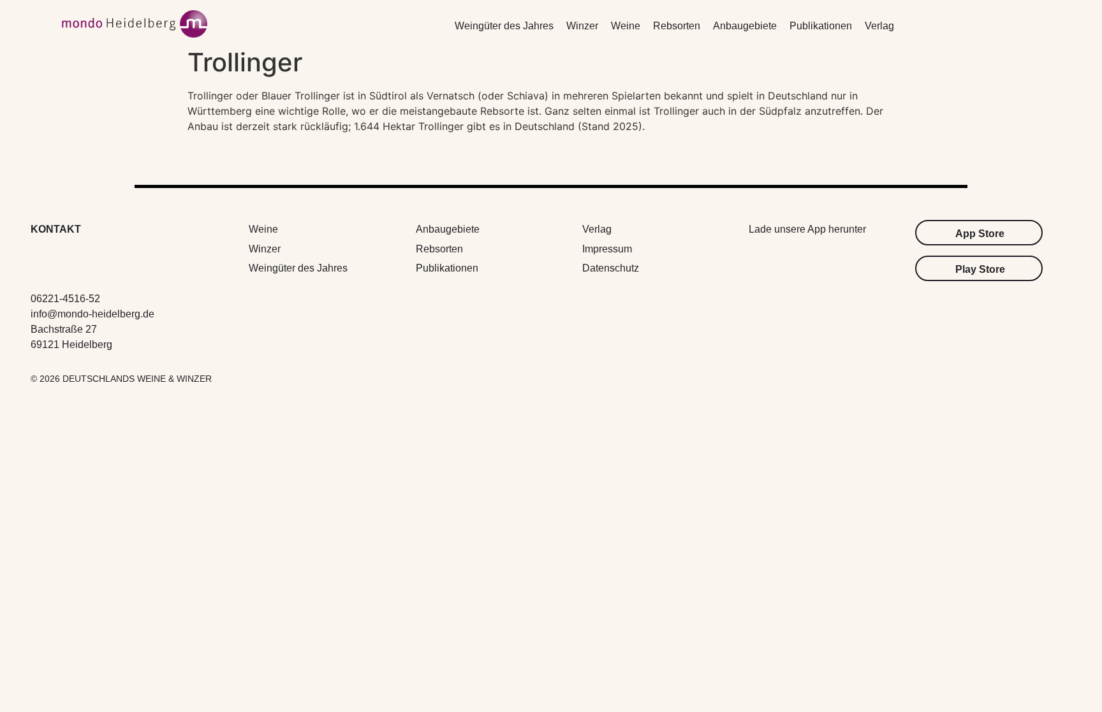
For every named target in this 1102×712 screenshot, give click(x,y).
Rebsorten (676, 25)
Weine (625, 25)
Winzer (582, 25)
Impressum (607, 248)
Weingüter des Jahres (504, 25)
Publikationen (821, 25)
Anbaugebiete (745, 25)
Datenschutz (610, 268)
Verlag (879, 25)
